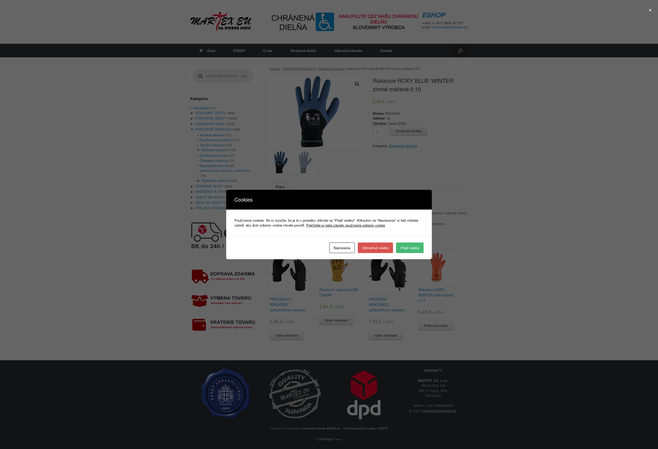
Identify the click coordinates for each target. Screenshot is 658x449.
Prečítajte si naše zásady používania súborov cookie (345, 225)
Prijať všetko (409, 247)
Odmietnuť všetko (375, 247)
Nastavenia (342, 247)
